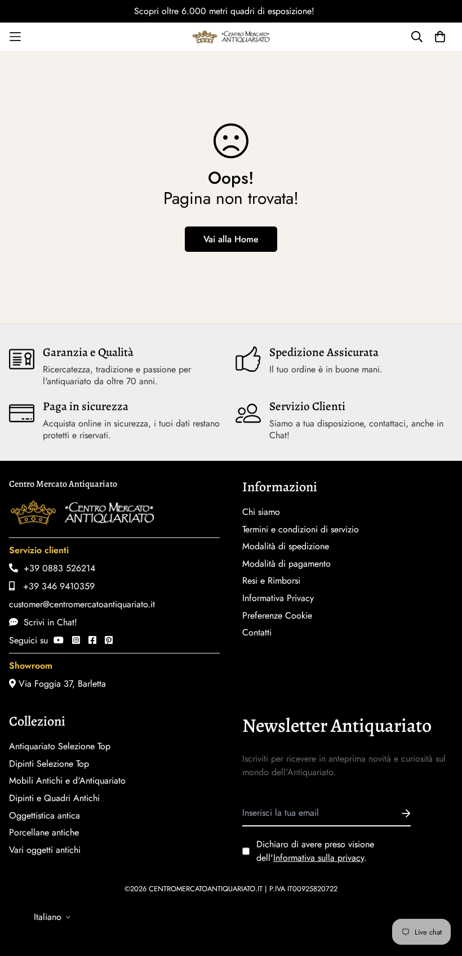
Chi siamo (261, 512)
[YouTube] (59, 640)
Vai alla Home (231, 239)
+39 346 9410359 (55, 586)
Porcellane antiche (44, 833)
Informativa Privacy (278, 598)
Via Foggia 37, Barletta (61, 683)
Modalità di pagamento (286, 564)
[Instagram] (76, 640)
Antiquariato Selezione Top (59, 746)
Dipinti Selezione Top (49, 764)
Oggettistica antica (44, 816)
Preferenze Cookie (277, 616)
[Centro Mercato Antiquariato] (231, 37)
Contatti (257, 633)
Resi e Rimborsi (271, 581)
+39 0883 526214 (56, 568)
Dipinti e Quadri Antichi (54, 798)
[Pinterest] (109, 640)
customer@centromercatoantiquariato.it (82, 604)
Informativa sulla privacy (318, 857)
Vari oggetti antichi (45, 850)
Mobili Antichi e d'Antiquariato (67, 781)
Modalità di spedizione (285, 546)
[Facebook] (92, 640)
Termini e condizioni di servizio (300, 529)
